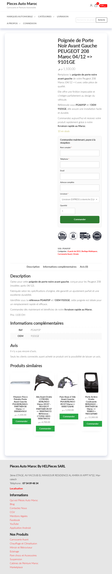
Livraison (62, 16)
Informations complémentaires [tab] (59, 267)
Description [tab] (33, 267)
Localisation (16, 488)
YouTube (14, 524)
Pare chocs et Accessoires (23, 555)
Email (62, 171)
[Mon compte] (91, 5)
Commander (22, 421)
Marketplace (16, 567)
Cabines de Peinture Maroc (24, 563)
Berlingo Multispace (89, 251)
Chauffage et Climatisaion (23, 543)
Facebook (15, 520)
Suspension (16, 559)
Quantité (63, 206)
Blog (12, 504)
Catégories (44, 16)
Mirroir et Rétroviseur (21, 547)
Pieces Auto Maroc (22, 4)
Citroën (76, 254)
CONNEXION (29, 23)
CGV (12, 512)
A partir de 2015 (74, 251)
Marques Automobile (20, 16)
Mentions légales (19, 516)
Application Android (20, 528)
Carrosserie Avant (65, 254)
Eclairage (14, 551)
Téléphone (64, 159)
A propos (12, 23)
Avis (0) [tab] (84, 267)
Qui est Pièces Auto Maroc (24, 500)
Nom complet (66, 148)
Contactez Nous (18, 508)
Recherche (101, 20)
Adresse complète (67, 182)
